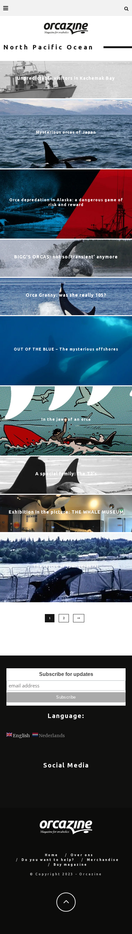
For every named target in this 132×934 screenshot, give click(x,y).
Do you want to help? (48, 860)
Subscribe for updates (66, 674)
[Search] (126, 8)
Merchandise (103, 860)
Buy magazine (70, 864)
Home (51, 855)
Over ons (82, 855)
